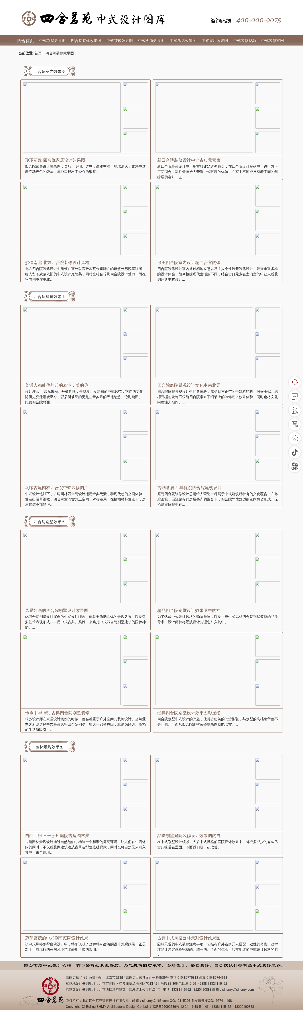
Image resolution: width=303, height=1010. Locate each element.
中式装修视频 (244, 40)
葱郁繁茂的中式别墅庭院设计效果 (56, 938)
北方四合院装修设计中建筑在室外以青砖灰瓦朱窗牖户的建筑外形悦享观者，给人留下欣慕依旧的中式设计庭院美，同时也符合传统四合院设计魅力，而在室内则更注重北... (85, 274)
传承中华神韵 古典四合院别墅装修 (57, 712)
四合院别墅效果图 (49, 521)
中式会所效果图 (151, 40)
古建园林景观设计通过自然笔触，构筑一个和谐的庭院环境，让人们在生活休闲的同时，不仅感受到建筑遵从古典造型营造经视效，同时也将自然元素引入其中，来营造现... (85, 847)
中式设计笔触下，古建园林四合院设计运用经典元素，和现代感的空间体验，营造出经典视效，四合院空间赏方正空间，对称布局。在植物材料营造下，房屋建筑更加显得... (85, 499)
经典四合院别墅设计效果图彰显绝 (188, 712)
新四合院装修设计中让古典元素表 (188, 160)
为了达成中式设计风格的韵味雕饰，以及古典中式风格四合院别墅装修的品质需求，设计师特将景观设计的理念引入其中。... (217, 619)
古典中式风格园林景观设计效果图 (188, 938)
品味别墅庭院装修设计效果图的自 (188, 835)
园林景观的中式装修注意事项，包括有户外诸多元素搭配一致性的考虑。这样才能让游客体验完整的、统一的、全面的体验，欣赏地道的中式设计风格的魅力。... (217, 949)
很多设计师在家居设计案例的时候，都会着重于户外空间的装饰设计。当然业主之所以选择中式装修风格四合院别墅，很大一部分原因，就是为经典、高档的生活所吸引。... (85, 724)
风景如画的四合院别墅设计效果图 (56, 610)
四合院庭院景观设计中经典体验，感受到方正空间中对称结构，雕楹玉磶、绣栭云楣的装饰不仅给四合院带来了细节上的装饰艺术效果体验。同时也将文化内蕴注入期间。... (217, 397)
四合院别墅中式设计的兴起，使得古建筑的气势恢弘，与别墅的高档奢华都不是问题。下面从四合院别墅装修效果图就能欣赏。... (217, 721)
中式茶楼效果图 (119, 40)
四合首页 (25, 40)
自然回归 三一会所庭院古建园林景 (57, 835)
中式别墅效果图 (52, 40)
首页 (38, 53)
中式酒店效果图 (183, 40)
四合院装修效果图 (86, 40)
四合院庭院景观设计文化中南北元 (188, 385)
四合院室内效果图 (49, 71)
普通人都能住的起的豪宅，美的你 (56, 385)
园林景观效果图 (49, 746)
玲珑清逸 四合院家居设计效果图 (55, 160)
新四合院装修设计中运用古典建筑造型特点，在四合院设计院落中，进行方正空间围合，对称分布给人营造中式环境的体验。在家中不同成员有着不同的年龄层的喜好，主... (217, 171)
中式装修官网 (272, 40)
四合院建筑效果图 (49, 296)
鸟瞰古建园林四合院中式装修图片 (56, 487)
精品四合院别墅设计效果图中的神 (188, 610)
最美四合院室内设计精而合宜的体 (188, 262)
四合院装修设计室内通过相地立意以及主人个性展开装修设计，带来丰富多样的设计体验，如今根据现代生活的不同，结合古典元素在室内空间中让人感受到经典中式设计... (217, 274)
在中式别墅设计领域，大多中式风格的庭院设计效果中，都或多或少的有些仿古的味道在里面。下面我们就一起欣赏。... (217, 844)
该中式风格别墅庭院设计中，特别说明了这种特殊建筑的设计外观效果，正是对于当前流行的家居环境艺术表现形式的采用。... (85, 946)
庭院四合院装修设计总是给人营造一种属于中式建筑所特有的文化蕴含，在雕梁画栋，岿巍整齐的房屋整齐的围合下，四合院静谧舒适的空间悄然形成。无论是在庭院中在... (217, 499)
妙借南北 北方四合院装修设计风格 (57, 262)
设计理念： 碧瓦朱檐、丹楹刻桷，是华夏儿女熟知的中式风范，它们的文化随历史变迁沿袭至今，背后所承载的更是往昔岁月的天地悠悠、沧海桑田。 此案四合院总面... (84, 397)
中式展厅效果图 (215, 40)
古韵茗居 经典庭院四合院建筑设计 (189, 487)
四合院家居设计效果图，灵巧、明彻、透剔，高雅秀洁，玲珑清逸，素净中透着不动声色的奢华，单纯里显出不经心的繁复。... (85, 169)
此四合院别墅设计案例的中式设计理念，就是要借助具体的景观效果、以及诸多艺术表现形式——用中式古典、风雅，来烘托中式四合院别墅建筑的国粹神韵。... (85, 622)
